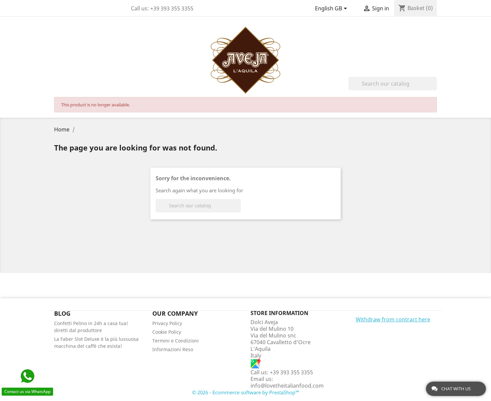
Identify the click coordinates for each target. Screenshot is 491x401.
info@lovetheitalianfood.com (287, 385)
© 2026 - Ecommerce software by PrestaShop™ (245, 392)
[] (434, 88)
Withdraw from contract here (393, 319)
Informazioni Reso (172, 349)
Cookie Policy (166, 332)
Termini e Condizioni (175, 340)
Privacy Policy (167, 323)
